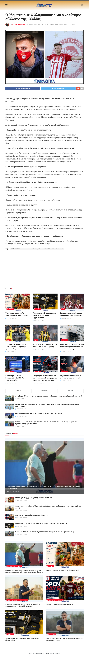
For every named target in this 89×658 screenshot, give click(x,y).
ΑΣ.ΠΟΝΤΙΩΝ (51, 634)
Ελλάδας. (26, 249)
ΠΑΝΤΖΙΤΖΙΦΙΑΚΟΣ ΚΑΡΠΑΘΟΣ (17, 600)
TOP (44, 24)
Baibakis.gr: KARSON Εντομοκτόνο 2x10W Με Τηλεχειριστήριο (14, 378)
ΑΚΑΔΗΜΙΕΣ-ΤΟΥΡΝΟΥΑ (55, 600)
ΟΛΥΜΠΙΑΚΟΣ (63, 24)
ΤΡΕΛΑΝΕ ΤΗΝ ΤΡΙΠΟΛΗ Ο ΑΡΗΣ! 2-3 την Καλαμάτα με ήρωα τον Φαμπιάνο (15, 346)
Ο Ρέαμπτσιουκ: (48, 249)
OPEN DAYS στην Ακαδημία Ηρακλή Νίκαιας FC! (31, 515)
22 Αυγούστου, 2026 (66, 351)
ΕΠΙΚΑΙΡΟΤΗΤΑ (52, 24)
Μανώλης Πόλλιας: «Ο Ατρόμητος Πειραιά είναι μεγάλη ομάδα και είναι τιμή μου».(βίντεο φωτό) (48, 396)
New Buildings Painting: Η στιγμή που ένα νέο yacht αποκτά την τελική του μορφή (72, 346)
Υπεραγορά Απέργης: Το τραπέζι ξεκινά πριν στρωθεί (34, 498)
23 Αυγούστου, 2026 (66, 318)
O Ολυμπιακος (16, 249)
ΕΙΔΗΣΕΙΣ (10, 309)
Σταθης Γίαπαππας (19, 24)
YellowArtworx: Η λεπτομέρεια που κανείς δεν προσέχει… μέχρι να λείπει (44, 315)
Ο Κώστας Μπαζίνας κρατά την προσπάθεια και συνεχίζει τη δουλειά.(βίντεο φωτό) (44, 532)
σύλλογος (59, 249)
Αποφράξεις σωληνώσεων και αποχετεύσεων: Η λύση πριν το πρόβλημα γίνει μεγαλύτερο (45, 378)
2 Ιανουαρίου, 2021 (35, 24)
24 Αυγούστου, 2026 (11, 318)
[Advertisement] (44, 269)
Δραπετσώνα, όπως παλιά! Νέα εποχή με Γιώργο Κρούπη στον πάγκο (39, 413)
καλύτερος (36, 249)
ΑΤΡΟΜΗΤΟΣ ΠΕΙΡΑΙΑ (14, 566)
